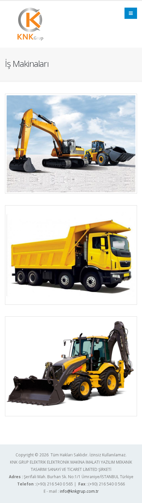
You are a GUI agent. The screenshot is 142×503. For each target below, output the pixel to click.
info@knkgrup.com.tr (79, 491)
